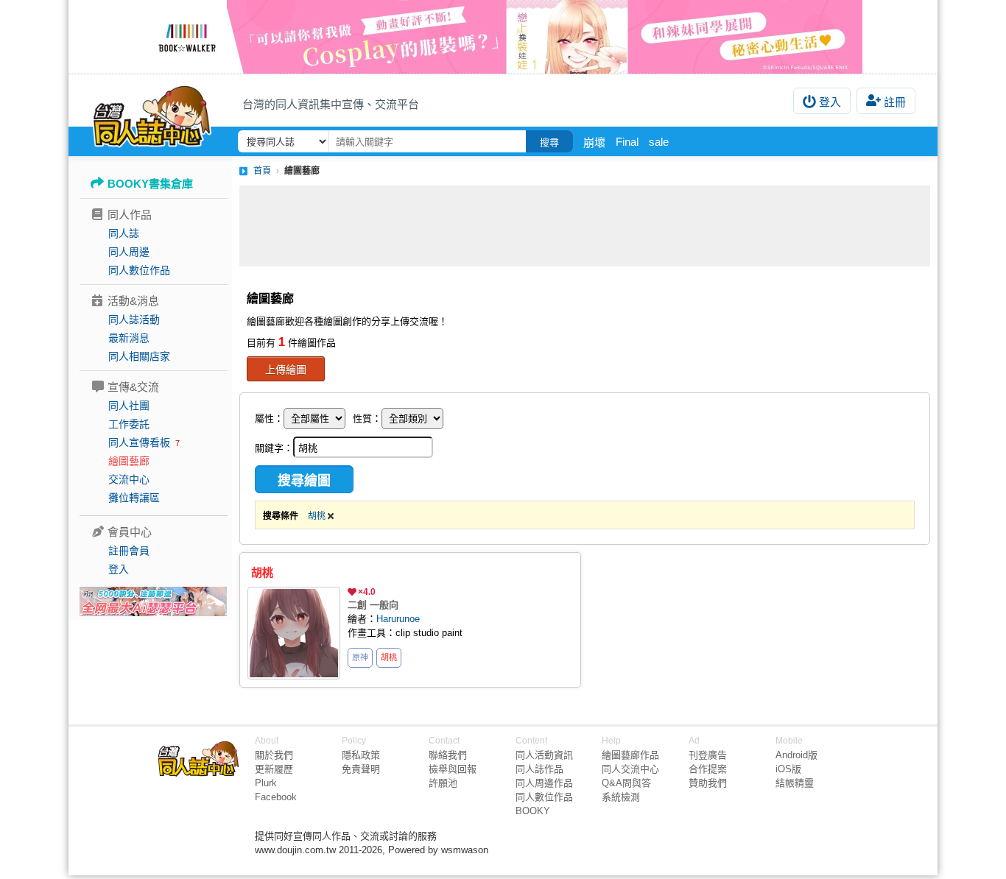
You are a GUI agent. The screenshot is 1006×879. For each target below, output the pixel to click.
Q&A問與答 (626, 782)
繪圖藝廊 (129, 461)
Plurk (266, 782)
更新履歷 (274, 768)
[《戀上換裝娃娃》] (503, 37)
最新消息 (129, 338)
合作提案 (708, 768)
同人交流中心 (630, 768)
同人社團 (129, 406)
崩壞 (594, 142)
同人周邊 (129, 252)
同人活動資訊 (544, 754)
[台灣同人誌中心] (152, 114)
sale (659, 141)
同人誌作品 (539, 768)
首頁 (262, 171)
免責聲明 (361, 768)
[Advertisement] (585, 226)
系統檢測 (621, 796)
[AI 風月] (153, 607)
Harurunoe (398, 618)
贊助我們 (708, 782)
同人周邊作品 (544, 782)
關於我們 (274, 754)
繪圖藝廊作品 (630, 754)
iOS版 (788, 768)
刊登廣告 (708, 754)
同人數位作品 (139, 270)
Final (627, 141)
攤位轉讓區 (134, 498)
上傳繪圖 (285, 369)
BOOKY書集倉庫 (150, 183)
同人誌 (123, 233)
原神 (360, 657)
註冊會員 (129, 551)
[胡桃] (293, 633)
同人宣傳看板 (139, 442)
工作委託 (129, 424)
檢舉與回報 (452, 768)
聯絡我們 (448, 754)
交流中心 (129, 479)
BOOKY (533, 810)
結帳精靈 (794, 782)
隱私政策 (361, 754)
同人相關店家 (139, 356)
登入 (830, 102)
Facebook (276, 796)
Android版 (796, 754)
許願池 (443, 782)
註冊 (895, 102)
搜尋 (549, 142)
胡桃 (318, 516)
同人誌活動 (134, 319)
